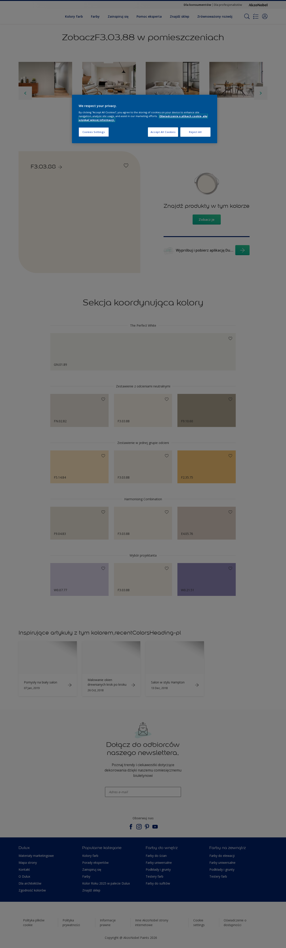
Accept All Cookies (163, 132)
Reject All (195, 132)
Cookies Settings (93, 132)
